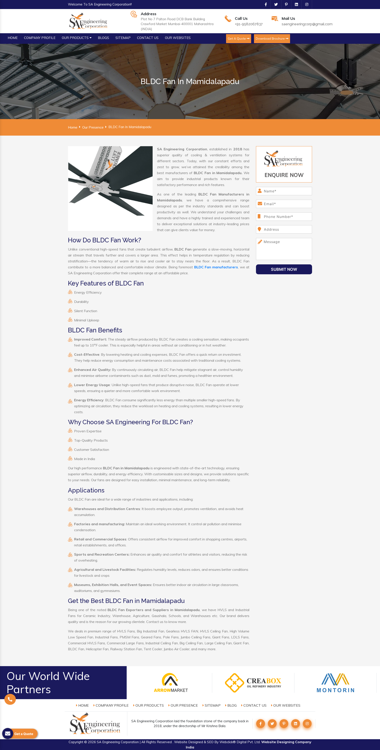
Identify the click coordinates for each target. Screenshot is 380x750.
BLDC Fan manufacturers (216, 267)
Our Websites (286, 705)
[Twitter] (274, 4)
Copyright (76, 742)
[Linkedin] (294, 4)
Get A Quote (237, 39)
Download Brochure (271, 39)
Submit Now (284, 269)
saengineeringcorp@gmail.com (307, 24)
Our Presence (93, 127)
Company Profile (112, 705)
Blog (232, 705)
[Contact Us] (10, 699)
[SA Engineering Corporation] (89, 20)
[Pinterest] (284, 4)
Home (72, 127)
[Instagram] (305, 4)
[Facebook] (264, 4)
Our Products (149, 705)
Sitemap (212, 705)
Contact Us (255, 705)
